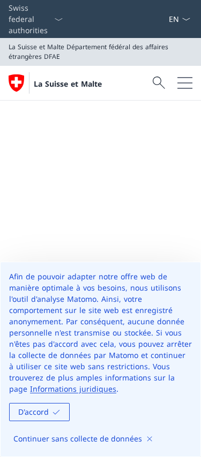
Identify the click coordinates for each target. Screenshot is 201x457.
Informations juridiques (73, 389)
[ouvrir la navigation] (185, 83)
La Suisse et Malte (68, 84)
